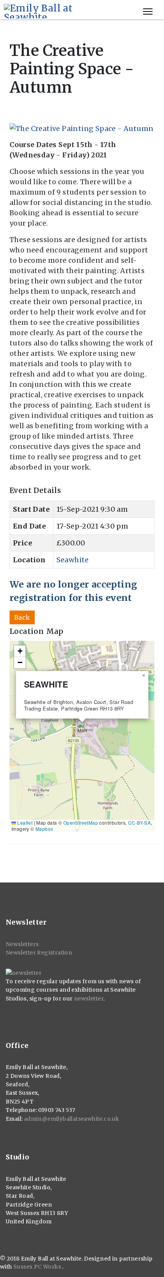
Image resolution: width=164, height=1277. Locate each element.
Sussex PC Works (37, 1266)
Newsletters (22, 944)
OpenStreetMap (80, 822)
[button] (82, 729)
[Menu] (148, 11)
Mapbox (44, 828)
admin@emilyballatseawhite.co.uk (71, 1118)
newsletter (88, 998)
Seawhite (72, 559)
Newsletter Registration (39, 952)
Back (22, 617)
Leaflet (24, 822)
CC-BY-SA (139, 822)
